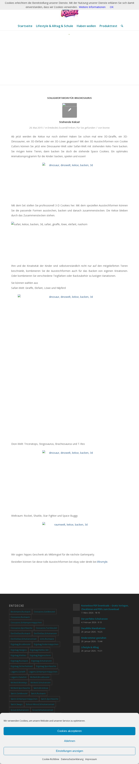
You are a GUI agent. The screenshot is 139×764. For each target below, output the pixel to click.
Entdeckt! (53, 127)
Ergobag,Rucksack (19, 660)
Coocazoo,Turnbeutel (46, 628)
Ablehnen (69, 740)
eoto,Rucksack (47, 638)
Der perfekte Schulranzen (94, 618)
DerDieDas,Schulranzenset (24, 638)
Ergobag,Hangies (19, 649)
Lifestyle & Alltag (90, 647)
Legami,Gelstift (18, 671)
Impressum (91, 759)
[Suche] (121, 25)
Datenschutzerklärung (72, 759)
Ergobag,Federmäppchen (46, 644)
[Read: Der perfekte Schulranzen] (76, 620)
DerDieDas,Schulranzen (45, 633)
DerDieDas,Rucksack (20, 633)
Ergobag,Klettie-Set (39, 649)
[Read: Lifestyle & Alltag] (76, 649)
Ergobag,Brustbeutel (20, 644)
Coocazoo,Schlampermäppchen (26, 622)
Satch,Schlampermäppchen (24, 698)
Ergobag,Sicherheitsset (22, 666)
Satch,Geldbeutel (19, 693)
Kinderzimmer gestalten (93, 637)
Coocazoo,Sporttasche (21, 628)
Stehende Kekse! (69, 122)
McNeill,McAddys (19, 682)
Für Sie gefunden (86, 127)
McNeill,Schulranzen (40, 682)
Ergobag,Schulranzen (41, 660)
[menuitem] (25, 25)
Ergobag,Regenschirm (40, 655)
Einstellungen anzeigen (69, 750)
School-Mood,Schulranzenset (40, 704)
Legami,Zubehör (19, 677)
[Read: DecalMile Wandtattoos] (76, 630)
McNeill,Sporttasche (20, 688)
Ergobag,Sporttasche (46, 666)
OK (111, 7)
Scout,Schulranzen (20, 710)
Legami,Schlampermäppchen (43, 671)
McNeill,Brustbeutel (39, 677)
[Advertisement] (69, 62)
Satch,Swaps (16, 704)
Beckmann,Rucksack (20, 611)
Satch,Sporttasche (49, 698)
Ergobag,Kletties (18, 655)
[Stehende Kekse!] (69, 110)
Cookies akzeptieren (69, 730)
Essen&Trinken (67, 127)
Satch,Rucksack (38, 693)
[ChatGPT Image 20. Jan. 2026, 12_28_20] (69, 10)
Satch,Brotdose (40, 688)
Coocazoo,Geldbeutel (44, 611)
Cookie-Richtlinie (50, 759)
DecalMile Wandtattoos (93, 628)
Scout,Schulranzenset (42, 710)
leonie (106, 127)
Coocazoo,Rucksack (20, 617)
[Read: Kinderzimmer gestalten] (76, 639)
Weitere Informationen (92, 7)
